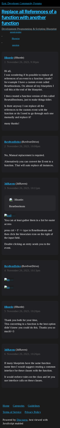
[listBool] (10, 215)
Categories (18, 405)
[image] (9, 280)
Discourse (22, 419)
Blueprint (16, 38)
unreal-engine (15, 32)
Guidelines (34, 405)
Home (6, 405)
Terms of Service (12, 412)
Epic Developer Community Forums (22, 3)
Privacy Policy (33, 412)
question (15, 45)
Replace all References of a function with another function (29, 17)
